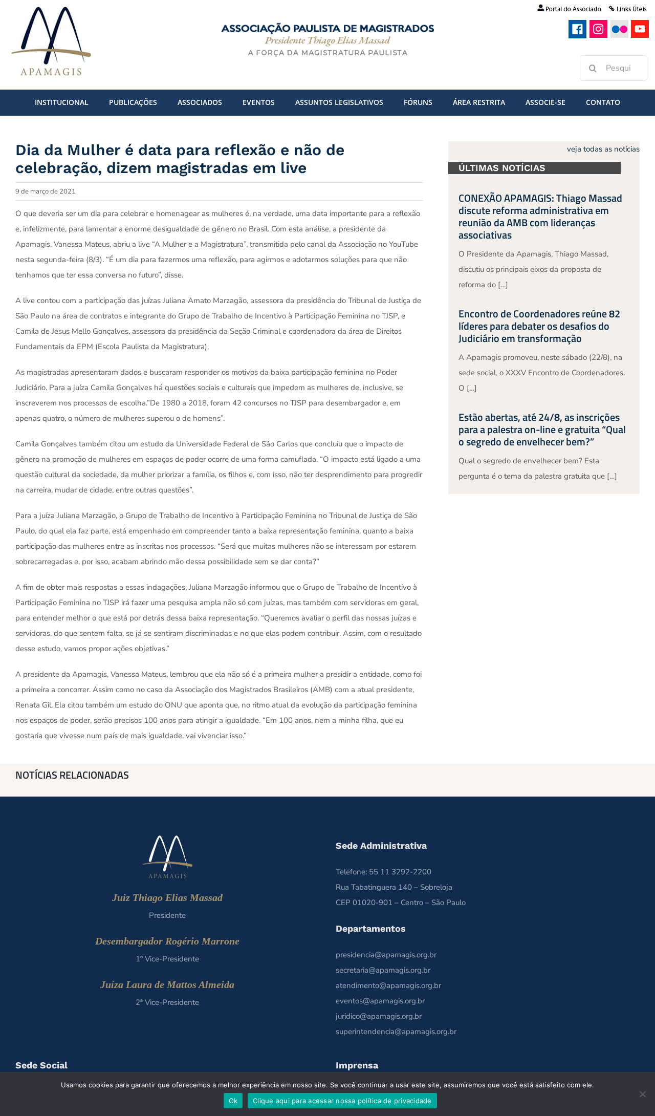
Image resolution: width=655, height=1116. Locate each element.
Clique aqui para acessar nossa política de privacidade (342, 1101)
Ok (233, 1101)
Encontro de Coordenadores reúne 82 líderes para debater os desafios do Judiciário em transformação (539, 326)
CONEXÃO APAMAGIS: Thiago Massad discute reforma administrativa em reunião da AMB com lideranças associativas (540, 216)
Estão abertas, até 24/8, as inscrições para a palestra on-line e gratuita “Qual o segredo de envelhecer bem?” (542, 429)
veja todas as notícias (603, 149)
